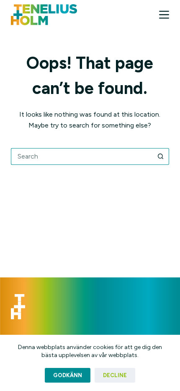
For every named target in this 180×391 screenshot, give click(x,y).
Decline (115, 375)
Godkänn (67, 375)
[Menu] (164, 15)
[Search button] (160, 156)
